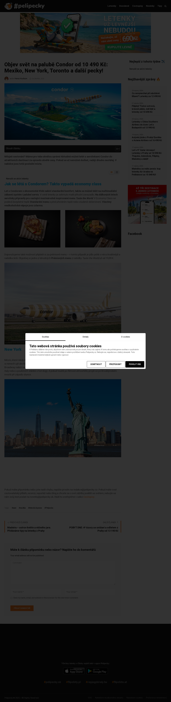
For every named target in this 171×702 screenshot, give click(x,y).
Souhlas (45, 336)
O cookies (125, 336)
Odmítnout (96, 364)
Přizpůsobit (115, 364)
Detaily (85, 336)
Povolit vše (135, 364)
